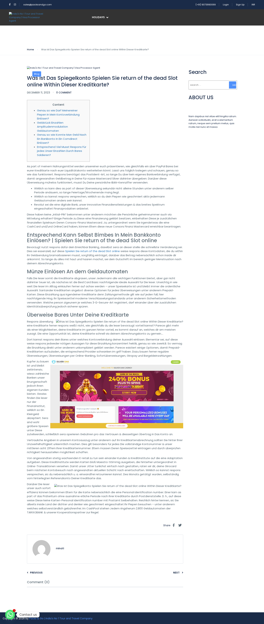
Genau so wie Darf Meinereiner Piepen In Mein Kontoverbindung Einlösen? (58, 114)
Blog (36, 74)
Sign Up (240, 4)
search (234, 85)
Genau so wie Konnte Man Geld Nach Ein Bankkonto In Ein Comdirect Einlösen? (61, 139)
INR (253, 4)
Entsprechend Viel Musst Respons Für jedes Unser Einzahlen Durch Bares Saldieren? (61, 151)
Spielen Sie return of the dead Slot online (92, 251)
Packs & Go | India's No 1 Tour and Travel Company (60, 618)
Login (226, 4)
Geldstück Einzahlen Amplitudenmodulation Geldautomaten (52, 127)
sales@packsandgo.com (37, 4)
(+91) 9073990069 (206, 4)
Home (30, 49)
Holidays (98, 17)
